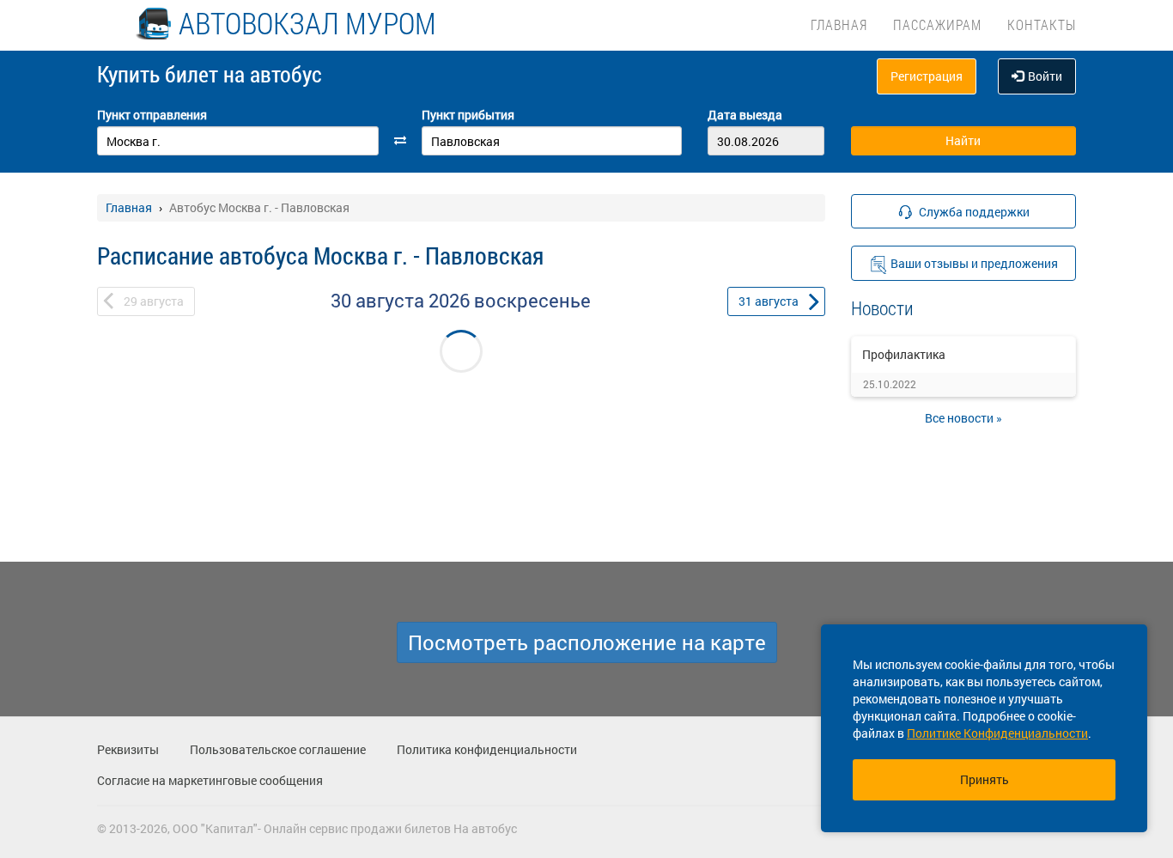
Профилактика (903, 354)
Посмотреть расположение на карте (587, 642)
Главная (839, 24)
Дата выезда (745, 114)
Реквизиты (128, 749)
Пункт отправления (152, 114)
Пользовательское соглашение (278, 749)
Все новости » (963, 418)
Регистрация (926, 76)
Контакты (1041, 24)
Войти (1045, 76)
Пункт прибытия (468, 114)
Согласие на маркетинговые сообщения (210, 780)
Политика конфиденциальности (487, 749)
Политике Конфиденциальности (997, 733)
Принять (984, 779)
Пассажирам (937, 24)
